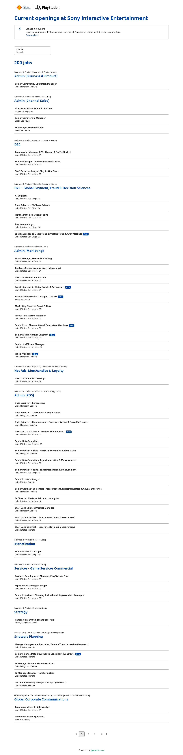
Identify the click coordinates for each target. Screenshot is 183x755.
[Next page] (106, 734)
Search (19, 49)
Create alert (32, 35)
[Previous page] (76, 734)
